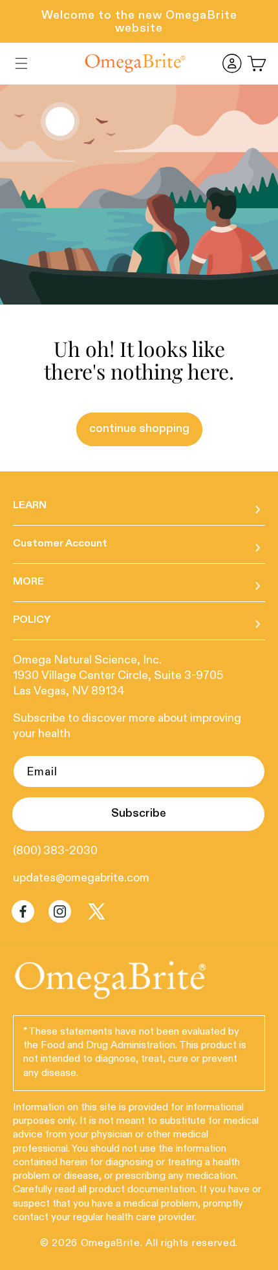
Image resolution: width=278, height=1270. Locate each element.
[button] (21, 63)
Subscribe (138, 813)
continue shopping (139, 428)
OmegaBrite (110, 1243)
